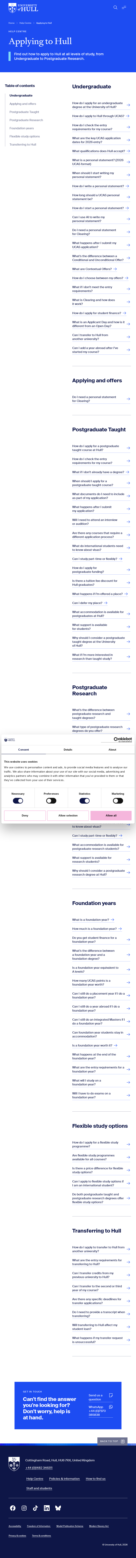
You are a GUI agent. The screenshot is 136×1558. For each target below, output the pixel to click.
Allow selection (68, 815)
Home (11, 23)
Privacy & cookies (17, 1535)
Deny (25, 815)
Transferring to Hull (23, 144)
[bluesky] (58, 1508)
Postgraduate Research (26, 120)
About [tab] (112, 749)
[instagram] (24, 1508)
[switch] (51, 801)
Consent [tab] (23, 749)
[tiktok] (35, 1508)
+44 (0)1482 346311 (39, 1468)
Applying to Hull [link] (44, 23)
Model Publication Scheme (69, 1526)
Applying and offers (23, 104)
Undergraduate (21, 95)
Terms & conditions (41, 1535)
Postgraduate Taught (24, 112)
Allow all (111, 815)
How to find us (96, 1479)
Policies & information (64, 1479)
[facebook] (12, 1508)
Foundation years (22, 128)
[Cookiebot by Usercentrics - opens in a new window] (116, 739)
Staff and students (39, 1488)
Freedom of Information (38, 1526)
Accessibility (15, 1526)
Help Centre (25, 23)
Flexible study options (25, 136)
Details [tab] (68, 749)
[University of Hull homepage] (23, 8)
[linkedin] (46, 1508)
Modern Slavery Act (99, 1526)
